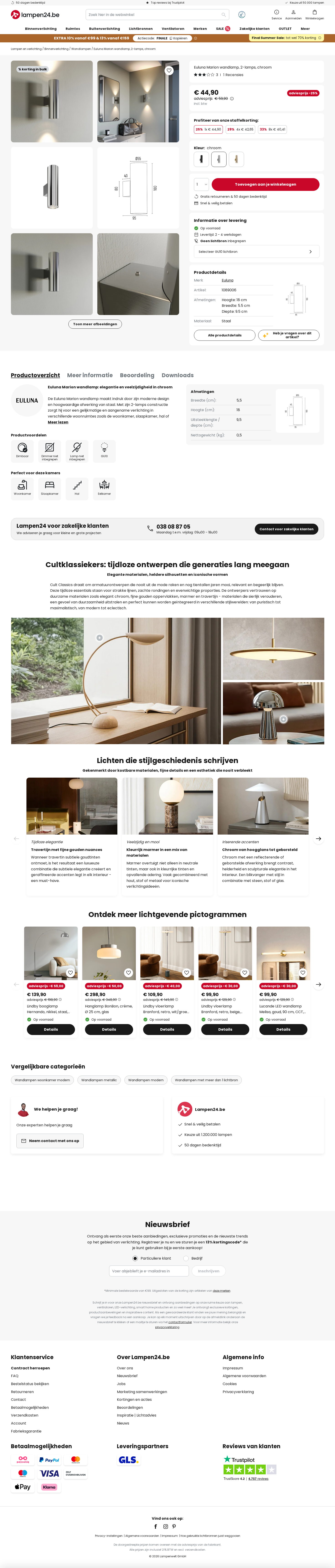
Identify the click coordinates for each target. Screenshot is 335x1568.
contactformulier (180, 1322)
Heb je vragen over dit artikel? (292, 335)
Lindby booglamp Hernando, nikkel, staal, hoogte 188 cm (47, 1009)
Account (18, 1423)
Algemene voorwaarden (244, 1375)
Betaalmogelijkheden (30, 1407)
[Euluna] (27, 400)
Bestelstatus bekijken (30, 1383)
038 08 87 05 (173, 526)
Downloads (178, 375)
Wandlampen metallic (99, 1080)
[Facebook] (159, 1527)
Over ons (125, 1368)
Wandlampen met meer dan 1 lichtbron (206, 1080)
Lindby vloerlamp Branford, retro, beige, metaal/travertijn (220, 1009)
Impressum (233, 1368)
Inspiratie (125, 1415)
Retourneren (22, 1391)
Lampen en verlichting (26, 49)
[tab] (35, 375)
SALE (220, 28)
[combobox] (157, 14)
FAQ (14, 1375)
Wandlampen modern (146, 1080)
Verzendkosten (24, 1415)
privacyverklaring (167, 1327)
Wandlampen (81, 49)
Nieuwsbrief (127, 1375)
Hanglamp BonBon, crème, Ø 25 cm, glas (109, 1009)
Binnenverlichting (56, 49)
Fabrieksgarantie (26, 1431)
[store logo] (35, 14)
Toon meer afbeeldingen (95, 324)
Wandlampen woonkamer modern (42, 1080)
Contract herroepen (30, 1368)
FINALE (162, 38)
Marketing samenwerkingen (142, 1391)
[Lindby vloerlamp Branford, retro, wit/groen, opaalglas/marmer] (167, 982)
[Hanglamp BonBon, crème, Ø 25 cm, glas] (109, 982)
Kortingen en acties (134, 1399)
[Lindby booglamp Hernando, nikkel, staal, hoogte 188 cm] (51, 982)
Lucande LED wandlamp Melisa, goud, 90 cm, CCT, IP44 (281, 1009)
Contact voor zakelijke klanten (287, 529)
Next (318, 984)
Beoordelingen (130, 1407)
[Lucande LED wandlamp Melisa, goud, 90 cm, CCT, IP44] (283, 982)
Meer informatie (90, 375)
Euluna (227, 280)
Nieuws (123, 1423)
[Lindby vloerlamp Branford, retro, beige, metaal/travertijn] (225, 982)
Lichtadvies (146, 1415)
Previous (16, 984)
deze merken (221, 1291)
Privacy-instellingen (109, 1536)
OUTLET (285, 28)
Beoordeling (137, 375)
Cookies (230, 1383)
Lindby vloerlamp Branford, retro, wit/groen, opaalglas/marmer (166, 1009)
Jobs (121, 1383)
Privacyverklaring (238, 1391)
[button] (52, 188)
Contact (18, 1399)
